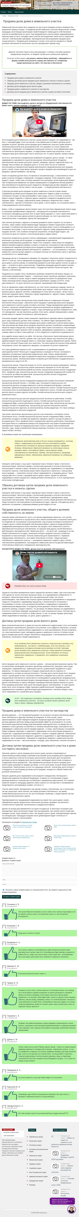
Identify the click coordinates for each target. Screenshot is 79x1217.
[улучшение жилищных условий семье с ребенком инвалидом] (7, 831)
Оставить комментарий (11, 896)
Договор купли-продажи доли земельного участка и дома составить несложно (38, 92)
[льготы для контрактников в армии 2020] (48, 831)
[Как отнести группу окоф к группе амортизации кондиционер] (7, 841)
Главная (3, 12)
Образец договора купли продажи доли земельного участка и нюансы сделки (38, 81)
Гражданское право (13, 16)
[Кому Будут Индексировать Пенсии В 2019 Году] (48, 841)
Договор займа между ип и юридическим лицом (21, 847)
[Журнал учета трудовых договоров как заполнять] (55, 1166)
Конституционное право (37, 1172)
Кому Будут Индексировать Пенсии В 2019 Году (65, 836)
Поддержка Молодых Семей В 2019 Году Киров (62, 1157)
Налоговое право (35, 1141)
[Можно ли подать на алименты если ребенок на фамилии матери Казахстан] (55, 1138)
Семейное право (35, 1168)
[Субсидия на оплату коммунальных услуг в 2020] (55, 1179)
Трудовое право (35, 1164)
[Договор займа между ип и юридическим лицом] (7, 852)
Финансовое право (36, 1160)
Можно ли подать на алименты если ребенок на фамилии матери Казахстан (62, 1142)
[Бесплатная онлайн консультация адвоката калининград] (55, 1192)
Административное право (38, 1176)
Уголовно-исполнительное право (38, 1150)
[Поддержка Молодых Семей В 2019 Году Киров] (55, 1153)
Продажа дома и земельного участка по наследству (28, 89)
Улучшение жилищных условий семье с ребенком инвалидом (22, 826)
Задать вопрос (19, 12)
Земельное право (35, 1155)
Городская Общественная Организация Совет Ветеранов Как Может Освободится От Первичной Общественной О (65, 849)
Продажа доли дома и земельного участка (24, 78)
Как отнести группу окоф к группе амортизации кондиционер (23, 836)
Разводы (32, 1185)
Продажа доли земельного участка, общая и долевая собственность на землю (39, 84)
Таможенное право (36, 1137)
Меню (10, 12)
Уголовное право (35, 1145)
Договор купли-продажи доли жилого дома (24, 86)
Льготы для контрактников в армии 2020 (65, 826)
